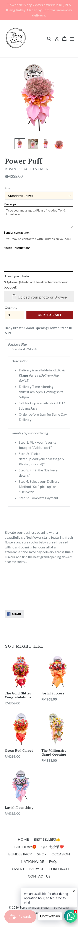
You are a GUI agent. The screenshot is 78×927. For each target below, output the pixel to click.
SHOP (42, 854)
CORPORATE (59, 869)
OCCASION (61, 854)
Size (7, 188)
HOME (23, 839)
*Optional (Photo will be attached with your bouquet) (36, 284)
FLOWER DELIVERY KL (26, 869)
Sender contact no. (16, 232)
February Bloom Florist (34, 907)
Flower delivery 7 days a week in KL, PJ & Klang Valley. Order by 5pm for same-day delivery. (39, 10)
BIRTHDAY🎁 (25, 847)
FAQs (53, 861)
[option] (19, 143)
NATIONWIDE (32, 861)
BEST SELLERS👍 (47, 839)
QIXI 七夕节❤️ (52, 847)
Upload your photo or (42, 297)
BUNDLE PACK (20, 854)
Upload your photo (16, 276)
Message (10, 204)
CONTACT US (39, 876)
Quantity (11, 307)
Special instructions (17, 247)
